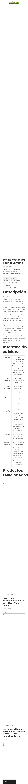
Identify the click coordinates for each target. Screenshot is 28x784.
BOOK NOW (9, 594)
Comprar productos (10, 278)
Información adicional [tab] (11, 287)
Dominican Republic (14, 280)
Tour (15, 282)
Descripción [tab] (8, 285)
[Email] (24, 776)
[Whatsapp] (24, 766)
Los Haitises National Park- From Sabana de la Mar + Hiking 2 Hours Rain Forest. (14, 732)
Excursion (11, 282)
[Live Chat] (24, 771)
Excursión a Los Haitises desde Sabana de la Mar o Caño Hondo (14, 601)
